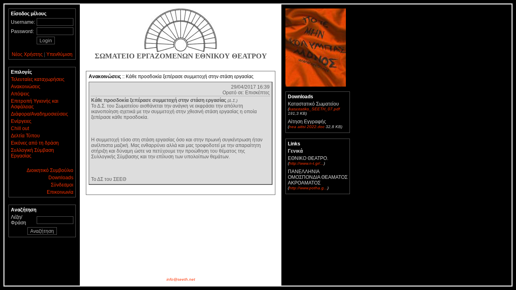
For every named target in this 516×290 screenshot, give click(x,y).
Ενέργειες (21, 121)
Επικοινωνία (60, 192)
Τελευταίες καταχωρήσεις (37, 79)
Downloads (60, 177)
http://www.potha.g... (308, 188)
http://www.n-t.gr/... (306, 163)
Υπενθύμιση (59, 54)
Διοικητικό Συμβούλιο (50, 170)
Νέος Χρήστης (27, 54)
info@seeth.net (180, 279)
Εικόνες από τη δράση (35, 143)
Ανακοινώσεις (25, 86)
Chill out (20, 128)
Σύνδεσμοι (62, 185)
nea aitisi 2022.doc (307, 126)
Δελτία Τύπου (25, 136)
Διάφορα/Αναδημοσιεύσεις (39, 114)
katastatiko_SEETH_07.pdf (314, 109)
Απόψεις (20, 94)
